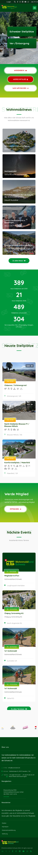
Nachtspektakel (10, 171)
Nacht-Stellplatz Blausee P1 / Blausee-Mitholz (16, 425)
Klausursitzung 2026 (12, 143)
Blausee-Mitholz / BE (14, 435)
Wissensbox (19, 70)
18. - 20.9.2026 (12, 609)
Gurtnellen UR (12, 661)
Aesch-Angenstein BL (14, 623)
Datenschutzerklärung (8, 830)
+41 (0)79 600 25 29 (28, 775)
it (37, 2)
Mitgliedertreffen (11, 576)
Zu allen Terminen (17, 709)
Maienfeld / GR (12, 473)
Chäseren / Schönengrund (15, 385)
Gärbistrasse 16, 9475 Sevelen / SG (19, 771)
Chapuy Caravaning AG (13, 613)
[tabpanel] (19, 32)
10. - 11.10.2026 (12, 684)
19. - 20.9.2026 (12, 647)
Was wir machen (19, 88)
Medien (4, 823)
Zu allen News (17, 261)
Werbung (5, 834)
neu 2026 (10, 381)
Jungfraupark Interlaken (16, 586)
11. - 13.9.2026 (11, 572)
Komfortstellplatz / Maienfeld (17, 462)
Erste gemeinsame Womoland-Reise (18, 245)
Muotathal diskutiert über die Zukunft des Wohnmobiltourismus (18, 196)
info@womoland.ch (14, 768)
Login (9, 2)
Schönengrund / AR (14, 396)
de (32, 2)
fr (35, 2)
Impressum (5, 826)
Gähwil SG (10, 698)
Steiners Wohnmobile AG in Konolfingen (14, 221)
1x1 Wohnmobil (10, 651)
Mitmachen (14, 509)
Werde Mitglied (19, 79)
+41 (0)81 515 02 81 (14, 775)
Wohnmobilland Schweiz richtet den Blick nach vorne (13, 793)
